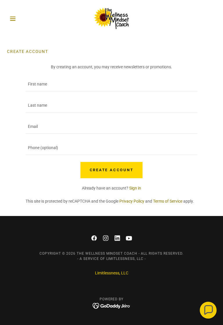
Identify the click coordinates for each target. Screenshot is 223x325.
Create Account (112, 170)
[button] (22, 18)
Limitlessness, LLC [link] (111, 273)
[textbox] (111, 84)
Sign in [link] (135, 188)
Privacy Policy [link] (131, 201)
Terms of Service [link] (167, 201)
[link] (111, 18)
